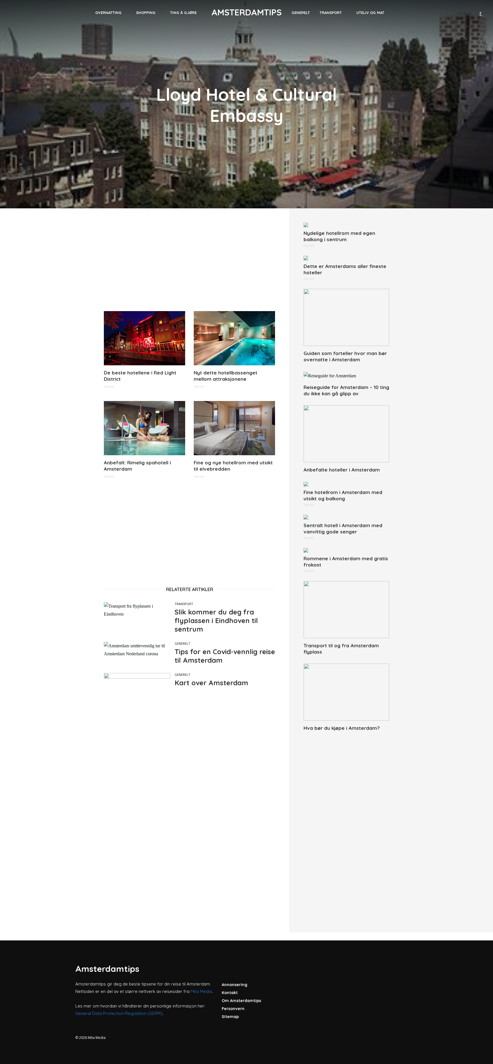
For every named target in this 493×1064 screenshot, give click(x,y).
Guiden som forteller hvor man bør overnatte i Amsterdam (345, 356)
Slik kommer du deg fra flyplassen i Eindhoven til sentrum (216, 620)
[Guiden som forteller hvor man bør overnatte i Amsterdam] (346, 317)
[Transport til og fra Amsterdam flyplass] (346, 609)
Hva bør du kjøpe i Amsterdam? (342, 728)
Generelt (301, 12)
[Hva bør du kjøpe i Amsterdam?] (346, 692)
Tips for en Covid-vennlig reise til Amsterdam (225, 655)
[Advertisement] (189, 263)
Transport (331, 12)
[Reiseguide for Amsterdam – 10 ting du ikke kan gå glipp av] (346, 376)
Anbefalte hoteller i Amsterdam (342, 470)
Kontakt (230, 992)
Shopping (145, 12)
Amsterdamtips (246, 12)
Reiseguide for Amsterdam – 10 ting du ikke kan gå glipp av (346, 390)
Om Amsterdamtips (241, 1000)
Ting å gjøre (183, 12)
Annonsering (234, 984)
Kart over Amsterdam (211, 682)
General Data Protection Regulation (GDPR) (119, 1013)
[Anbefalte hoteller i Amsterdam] (346, 433)
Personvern (233, 1008)
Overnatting (108, 12)
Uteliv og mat (370, 12)
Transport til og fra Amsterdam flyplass (341, 648)
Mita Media (201, 991)
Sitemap (230, 1016)
